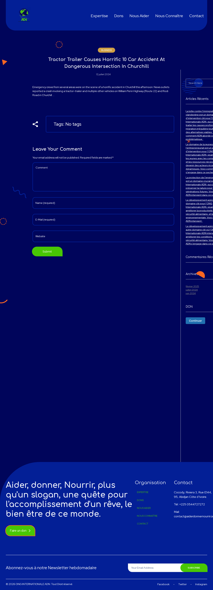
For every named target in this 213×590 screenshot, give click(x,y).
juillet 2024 (192, 289)
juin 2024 (191, 293)
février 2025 (192, 286)
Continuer (195, 320)
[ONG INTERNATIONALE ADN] (24, 15)
